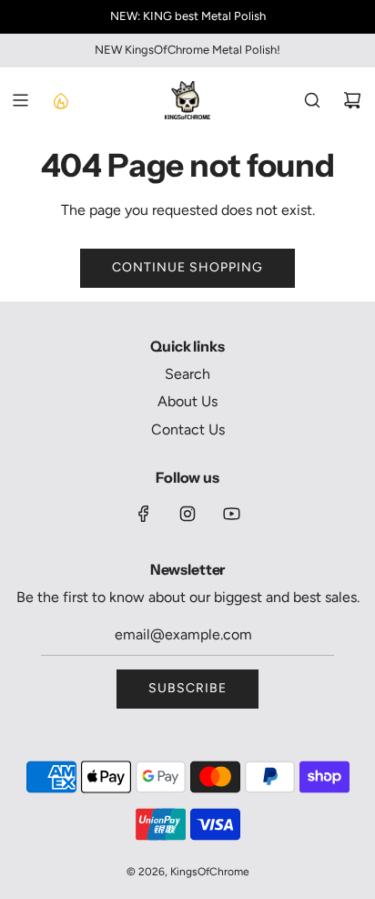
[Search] (312, 100)
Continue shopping (187, 267)
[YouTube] (231, 514)
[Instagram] (187, 514)
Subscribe (187, 688)
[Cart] (352, 100)
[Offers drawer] (60, 100)
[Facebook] (144, 514)
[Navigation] (20, 100)
